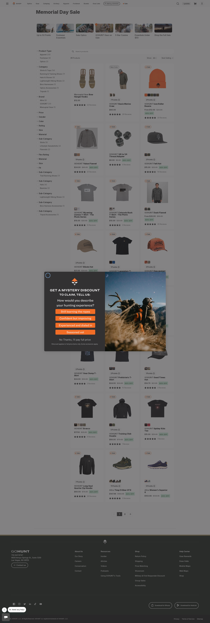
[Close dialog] (48, 275)
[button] (74, 312)
